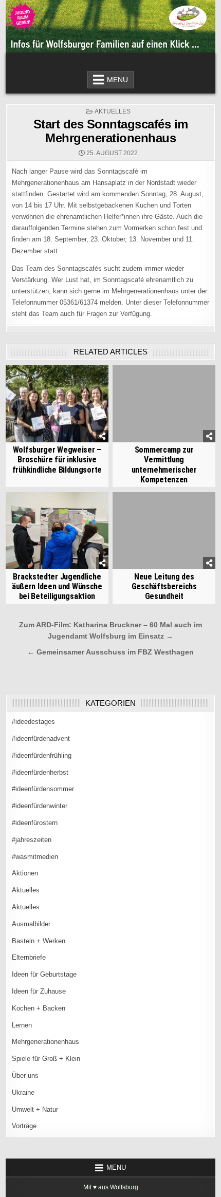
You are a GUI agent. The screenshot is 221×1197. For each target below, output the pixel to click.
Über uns (25, 1075)
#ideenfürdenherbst (40, 772)
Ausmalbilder (31, 924)
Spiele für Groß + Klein (46, 1058)
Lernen (22, 1025)
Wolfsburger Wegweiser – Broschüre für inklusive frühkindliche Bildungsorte (57, 459)
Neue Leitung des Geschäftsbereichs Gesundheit (164, 586)
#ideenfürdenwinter (39, 806)
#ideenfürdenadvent (41, 738)
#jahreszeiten (31, 840)
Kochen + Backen (38, 1008)
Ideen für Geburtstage (44, 974)
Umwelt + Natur (35, 1109)
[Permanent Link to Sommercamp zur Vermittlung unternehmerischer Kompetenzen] (164, 403)
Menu (117, 80)
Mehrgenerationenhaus (45, 1041)
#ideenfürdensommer (43, 789)
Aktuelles (113, 111)
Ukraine (23, 1092)
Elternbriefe (29, 957)
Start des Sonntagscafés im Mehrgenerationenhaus (110, 130)
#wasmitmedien (35, 857)
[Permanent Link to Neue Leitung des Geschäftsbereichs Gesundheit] (164, 530)
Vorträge (24, 1126)
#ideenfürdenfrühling (41, 755)
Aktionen (25, 873)
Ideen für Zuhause (39, 991)
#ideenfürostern (35, 823)
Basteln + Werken (38, 941)
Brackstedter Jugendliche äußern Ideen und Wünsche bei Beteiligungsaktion (57, 586)
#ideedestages (33, 721)
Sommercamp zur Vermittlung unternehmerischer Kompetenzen (164, 464)
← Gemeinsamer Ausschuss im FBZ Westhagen (110, 652)
